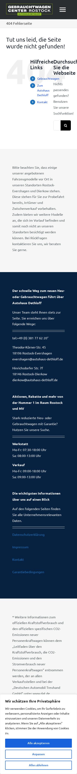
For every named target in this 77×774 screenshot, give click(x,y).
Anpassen (38, 754)
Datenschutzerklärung (28, 534)
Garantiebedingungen (28, 572)
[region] (38, 734)
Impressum (20, 547)
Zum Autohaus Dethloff (43, 90)
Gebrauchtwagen (48, 78)
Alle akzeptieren (38, 743)
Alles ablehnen (38, 765)
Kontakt (42, 102)
